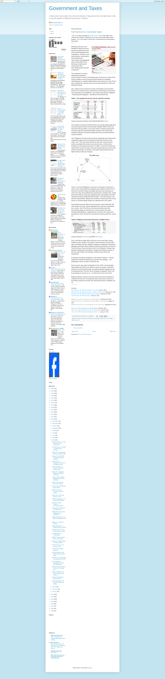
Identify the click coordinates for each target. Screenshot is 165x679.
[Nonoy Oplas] (54, 377)
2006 (52, 608)
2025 (52, 391)
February (55, 589)
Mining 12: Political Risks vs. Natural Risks (58, 541)
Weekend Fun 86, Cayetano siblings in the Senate (61, 146)
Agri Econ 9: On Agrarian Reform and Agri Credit (59, 453)
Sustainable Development (55, 230)
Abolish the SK (61, 194)
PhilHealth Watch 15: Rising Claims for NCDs (59, 526)
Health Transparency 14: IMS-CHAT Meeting (58, 499)
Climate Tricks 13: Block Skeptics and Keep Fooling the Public (61, 163)
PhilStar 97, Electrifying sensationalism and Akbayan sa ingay (62, 75)
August (54, 430)
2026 (52, 388)
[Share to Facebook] (105, 316)
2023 (52, 395)
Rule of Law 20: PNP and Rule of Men (59, 486)
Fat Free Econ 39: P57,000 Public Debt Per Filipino (85, 293)
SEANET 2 (54, 296)
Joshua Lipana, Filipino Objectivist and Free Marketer (58, 478)
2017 (52, 409)
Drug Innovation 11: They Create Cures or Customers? (59, 443)
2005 (52, 610)
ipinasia (53, 267)
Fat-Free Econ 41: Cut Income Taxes (86, 32)
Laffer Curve (103, 318)
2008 (52, 603)
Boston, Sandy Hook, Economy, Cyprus (57, 483)
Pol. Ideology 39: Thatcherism (56, 534)
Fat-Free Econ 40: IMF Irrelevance (81, 295)
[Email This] (100, 316)
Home (94, 331)
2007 (52, 606)
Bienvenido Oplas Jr (57, 22)
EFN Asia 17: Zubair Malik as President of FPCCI (59, 558)
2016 (52, 412)
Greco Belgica (96, 318)
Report (106, 121)
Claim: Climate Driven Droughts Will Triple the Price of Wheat (58, 638)
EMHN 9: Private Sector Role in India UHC (58, 538)
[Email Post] (97, 316)
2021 (52, 400)
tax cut (77, 320)
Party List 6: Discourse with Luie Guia (58, 495)
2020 (52, 402)
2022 (52, 398)
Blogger (90, 667)
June (53, 435)
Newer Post (75, 331)
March (54, 586)
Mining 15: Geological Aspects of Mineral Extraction (58, 473)
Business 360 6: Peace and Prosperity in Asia (58, 530)
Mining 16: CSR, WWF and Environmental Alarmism (58, 457)
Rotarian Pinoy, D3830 (57, 328)
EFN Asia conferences (57, 312)
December (55, 421)
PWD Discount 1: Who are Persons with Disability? (61, 210)
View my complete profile (56, 25)
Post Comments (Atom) (85, 334)
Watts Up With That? (57, 635)
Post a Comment (78, 328)
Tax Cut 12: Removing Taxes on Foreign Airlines (84, 308)
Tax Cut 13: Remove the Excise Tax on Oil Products (85, 310)
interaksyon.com (94, 35)
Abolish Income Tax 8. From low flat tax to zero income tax (87, 304)
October (54, 426)
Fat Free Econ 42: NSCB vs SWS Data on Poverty (58, 448)
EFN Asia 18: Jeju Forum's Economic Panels (57, 491)
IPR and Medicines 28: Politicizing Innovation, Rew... (58, 554)
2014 (52, 416)
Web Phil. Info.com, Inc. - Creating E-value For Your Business (58, 656)
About (52, 33)
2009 (52, 601)
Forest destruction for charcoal (61, 234)
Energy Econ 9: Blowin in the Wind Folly (58, 508)
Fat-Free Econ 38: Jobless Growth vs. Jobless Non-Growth (88, 292)
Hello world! (54, 652)
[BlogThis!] (102, 316)
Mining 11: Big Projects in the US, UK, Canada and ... (59, 568)
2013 (100, 236)
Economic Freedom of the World (84, 318)
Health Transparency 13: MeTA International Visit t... (59, 518)
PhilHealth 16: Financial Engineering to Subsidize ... (58, 513)
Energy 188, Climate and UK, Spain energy (61, 128)
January (54, 591)
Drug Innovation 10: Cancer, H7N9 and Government (57, 468)
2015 (52, 414)
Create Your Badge (53, 378)
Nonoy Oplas (51, 351)
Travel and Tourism (56, 250)
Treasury (86, 236)
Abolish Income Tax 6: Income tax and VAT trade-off (85, 299)
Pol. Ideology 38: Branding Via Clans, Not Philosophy (58, 563)
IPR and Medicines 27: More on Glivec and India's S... (58, 573)
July (53, 433)
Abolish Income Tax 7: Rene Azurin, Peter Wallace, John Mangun (89, 301)
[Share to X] (103, 316)
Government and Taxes (75, 8)
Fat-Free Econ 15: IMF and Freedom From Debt (84, 290)
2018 (52, 407)
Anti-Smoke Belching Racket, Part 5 (57, 577)
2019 (52, 405)
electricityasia (55, 282)
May (53, 437)
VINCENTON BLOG (56, 651)
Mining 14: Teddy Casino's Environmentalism (57, 504)
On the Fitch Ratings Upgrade (57, 549)
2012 (97, 236)
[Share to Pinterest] (106, 316)
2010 (52, 599)
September (55, 428)
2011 (52, 596)
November (55, 423)
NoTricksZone (55, 642)
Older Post (113, 331)
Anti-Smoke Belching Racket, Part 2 (61, 180)
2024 (52, 393)
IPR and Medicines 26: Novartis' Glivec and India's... (58, 582)
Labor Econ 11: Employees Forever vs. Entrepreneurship (59, 463)
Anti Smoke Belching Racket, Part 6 (61, 58)
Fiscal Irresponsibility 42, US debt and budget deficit (61, 111)
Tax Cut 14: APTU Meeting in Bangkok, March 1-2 (85, 312)
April (53, 440)
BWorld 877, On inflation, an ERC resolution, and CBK (62, 93)
